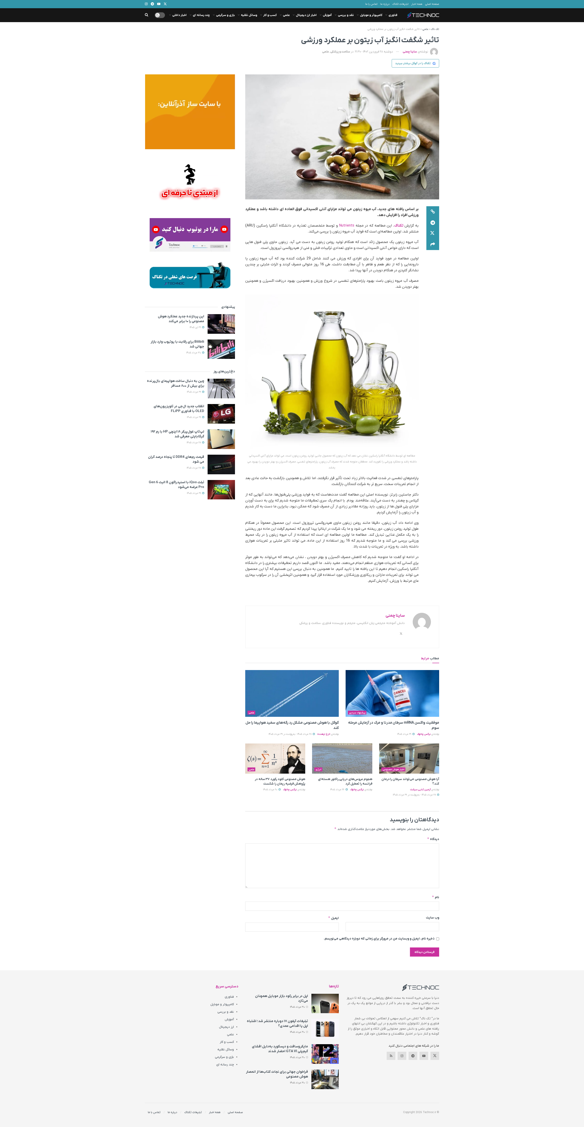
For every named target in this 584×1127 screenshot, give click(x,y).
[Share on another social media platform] (432, 244)
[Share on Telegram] (432, 222)
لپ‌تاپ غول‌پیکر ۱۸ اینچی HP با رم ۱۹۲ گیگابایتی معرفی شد (177, 434)
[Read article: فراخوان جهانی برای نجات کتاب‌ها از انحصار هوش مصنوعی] (325, 1079)
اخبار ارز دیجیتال (306, 15)
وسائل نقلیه (249, 15)
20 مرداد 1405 (270, 789)
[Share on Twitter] (432, 233)
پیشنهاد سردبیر (357, 712)
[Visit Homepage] (423, 15)
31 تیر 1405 (196, 327)
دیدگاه (433, 839)
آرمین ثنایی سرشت (420, 789)
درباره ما (385, 4)
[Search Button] (146, 15)
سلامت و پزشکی (340, 52)
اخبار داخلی (179, 15)
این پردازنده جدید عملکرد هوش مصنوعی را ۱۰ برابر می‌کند (181, 318)
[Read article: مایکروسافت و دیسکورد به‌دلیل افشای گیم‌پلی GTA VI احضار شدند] (325, 1054)
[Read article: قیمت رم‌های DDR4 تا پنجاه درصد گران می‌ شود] (221, 464)
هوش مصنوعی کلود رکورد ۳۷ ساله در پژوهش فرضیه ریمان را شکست (280, 781)
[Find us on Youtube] (424, 1056)
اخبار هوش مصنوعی (393, 769)
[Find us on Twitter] (434, 1056)
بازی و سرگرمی (225, 15)
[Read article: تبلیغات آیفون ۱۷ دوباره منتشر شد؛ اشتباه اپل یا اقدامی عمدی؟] (325, 1028)
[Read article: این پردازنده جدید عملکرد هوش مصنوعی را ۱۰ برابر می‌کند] (221, 324)
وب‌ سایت (432, 918)
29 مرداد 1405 (404, 734)
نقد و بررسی (346, 15)
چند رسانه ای (201, 15)
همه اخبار (416, 4)
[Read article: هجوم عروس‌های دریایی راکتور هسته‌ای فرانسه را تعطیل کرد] (342, 759)
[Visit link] (190, 111)
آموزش (327, 15)
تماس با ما (371, 4)
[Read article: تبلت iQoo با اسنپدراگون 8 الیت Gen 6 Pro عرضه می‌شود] (221, 490)
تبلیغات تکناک (400, 4)
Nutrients (346, 225)
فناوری (392, 15)
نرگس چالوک (424, 734)
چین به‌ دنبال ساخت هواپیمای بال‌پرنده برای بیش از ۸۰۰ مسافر (175, 383)
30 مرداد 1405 (194, 352)
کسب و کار (270, 15)
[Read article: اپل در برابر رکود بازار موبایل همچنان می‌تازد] (325, 1003)
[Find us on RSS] (391, 1056)
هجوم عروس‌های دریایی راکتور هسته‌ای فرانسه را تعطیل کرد (345, 781)
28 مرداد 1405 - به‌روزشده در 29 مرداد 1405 (290, 734)
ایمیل (333, 918)
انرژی (318, 769)
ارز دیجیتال (226, 1027)
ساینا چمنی (410, 52)
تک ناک (435, 29)
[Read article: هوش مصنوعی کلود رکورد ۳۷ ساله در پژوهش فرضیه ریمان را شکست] (275, 759)
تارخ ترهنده (323, 734)
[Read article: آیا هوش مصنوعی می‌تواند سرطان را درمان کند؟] (409, 759)
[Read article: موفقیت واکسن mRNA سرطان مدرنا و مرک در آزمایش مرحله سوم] (392, 693)
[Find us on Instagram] (402, 1056)
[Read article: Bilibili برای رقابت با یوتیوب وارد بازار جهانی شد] (221, 349)
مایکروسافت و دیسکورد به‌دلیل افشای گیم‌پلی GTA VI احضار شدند (280, 1049)
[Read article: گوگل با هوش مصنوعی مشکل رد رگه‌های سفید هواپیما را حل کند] (292, 693)
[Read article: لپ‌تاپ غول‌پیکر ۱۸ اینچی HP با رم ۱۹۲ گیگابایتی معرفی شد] (221, 439)
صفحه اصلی (432, 4)
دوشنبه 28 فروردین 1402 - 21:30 (374, 52)
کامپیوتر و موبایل (371, 15)
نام (435, 897)
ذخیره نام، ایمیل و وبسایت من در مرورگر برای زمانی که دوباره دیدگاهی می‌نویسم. (379, 939)
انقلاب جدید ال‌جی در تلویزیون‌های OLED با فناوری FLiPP (179, 408)
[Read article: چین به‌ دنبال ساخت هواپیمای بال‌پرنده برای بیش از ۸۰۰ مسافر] (221, 388)
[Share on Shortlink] (432, 211)
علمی (286, 15)
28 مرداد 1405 (194, 442)
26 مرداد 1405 (337, 789)
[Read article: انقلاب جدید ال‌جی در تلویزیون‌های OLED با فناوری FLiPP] (221, 414)
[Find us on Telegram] (413, 1056)
